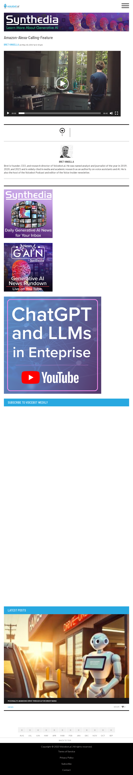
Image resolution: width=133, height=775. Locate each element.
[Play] (8, 113)
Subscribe (66, 763)
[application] (62, 83)
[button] (62, 83)
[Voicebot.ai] (51, 6)
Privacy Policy (66, 757)
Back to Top (65, 740)
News (10, 707)
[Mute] (111, 113)
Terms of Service (66, 751)
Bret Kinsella (11, 44)
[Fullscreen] (116, 113)
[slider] (60, 113)
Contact (66, 770)
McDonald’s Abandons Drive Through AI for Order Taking (32, 701)
